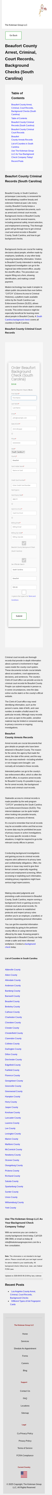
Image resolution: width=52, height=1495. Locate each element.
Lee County (10, 1128)
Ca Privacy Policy (25, 1433)
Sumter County (11, 1192)
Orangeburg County (14, 1165)
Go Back (13, 35)
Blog (25, 1370)
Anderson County (13, 985)
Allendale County (13, 980)
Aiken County (11, 975)
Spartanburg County (14, 1186)
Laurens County (12, 1123)
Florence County (12, 1075)
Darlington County (13, 1049)
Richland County (12, 1176)
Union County (11, 1197)
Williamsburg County (14, 1202)
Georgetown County (14, 1081)
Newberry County (13, 1155)
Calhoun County (12, 1012)
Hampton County (12, 1096)
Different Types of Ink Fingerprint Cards (25, 1302)
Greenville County (13, 1086)
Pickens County (12, 1171)
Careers (25, 1363)
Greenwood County (13, 1091)
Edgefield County (13, 1065)
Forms (25, 1356)
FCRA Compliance (25, 1455)
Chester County (12, 1028)
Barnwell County (12, 996)
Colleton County (12, 1044)
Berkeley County (12, 1007)
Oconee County (12, 1160)
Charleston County (13, 1017)
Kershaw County (12, 1112)
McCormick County (13, 1149)
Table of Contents (19, 118)
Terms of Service (25, 1448)
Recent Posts (17, 161)
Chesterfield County (14, 1033)
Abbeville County (12, 970)
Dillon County (11, 1054)
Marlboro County (12, 1144)
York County (10, 1208)
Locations (25, 1406)
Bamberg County (12, 991)
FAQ (25, 1398)
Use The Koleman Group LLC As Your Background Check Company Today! (22, 154)
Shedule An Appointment (25, 1348)
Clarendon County (13, 1038)
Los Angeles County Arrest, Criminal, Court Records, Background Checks (23, 1294)
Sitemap (25, 1413)
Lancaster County (13, 1118)
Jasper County (11, 1107)
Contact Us (25, 1391)
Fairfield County (12, 1070)
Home (25, 1334)
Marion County (11, 1139)
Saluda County (11, 1181)
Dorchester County (13, 1059)
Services (25, 1341)
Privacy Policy (25, 1441)
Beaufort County (12, 1001)
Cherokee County (13, 1022)
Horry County (11, 1102)
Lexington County (13, 1134)
